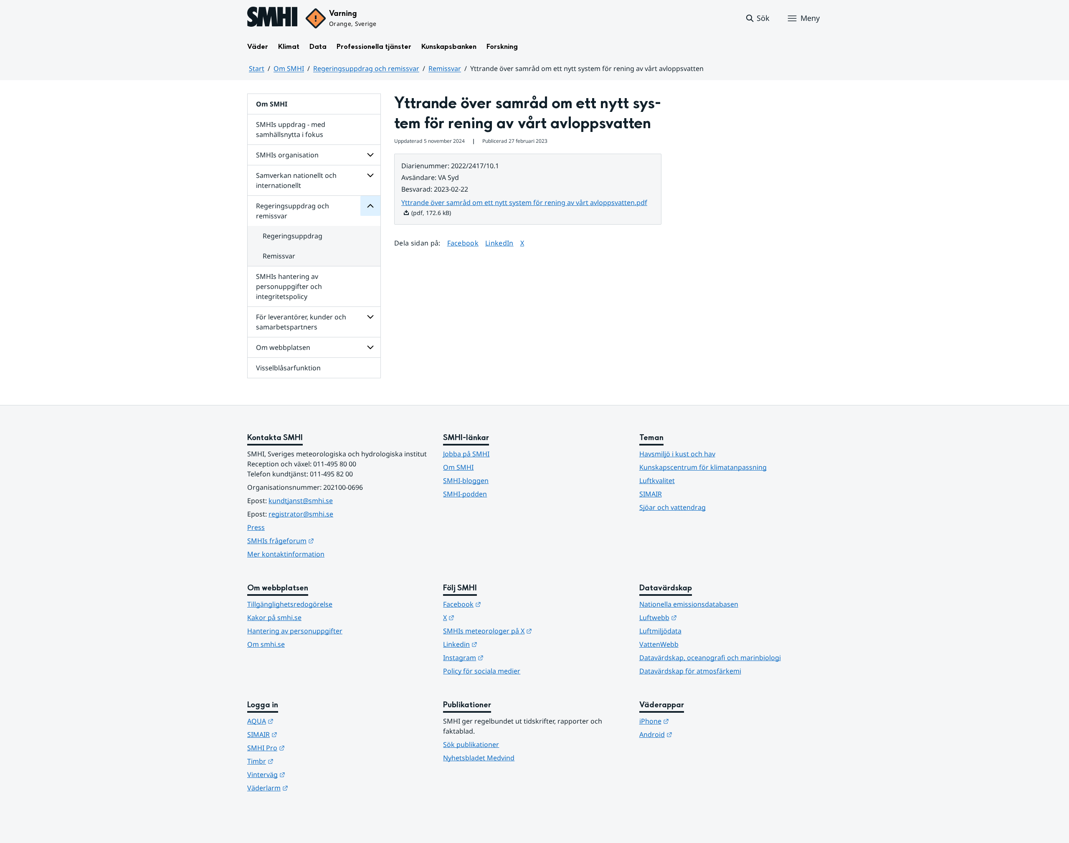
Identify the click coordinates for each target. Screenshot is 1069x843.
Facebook (463, 243)
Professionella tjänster (374, 46)
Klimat (288, 46)
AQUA (301, 721)
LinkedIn (499, 243)
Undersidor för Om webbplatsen (370, 347)
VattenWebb (659, 644)
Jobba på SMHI (466, 453)
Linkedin (501, 644)
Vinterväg (307, 774)
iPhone (695, 721)
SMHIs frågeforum (321, 540)
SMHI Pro (307, 747)
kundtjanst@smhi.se (301, 500)
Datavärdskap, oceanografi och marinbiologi (710, 657)
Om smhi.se (266, 644)
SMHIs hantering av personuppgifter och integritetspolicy (289, 286)
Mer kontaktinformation (285, 554)
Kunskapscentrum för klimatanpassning (703, 467)
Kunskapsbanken (448, 46)
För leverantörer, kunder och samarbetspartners (301, 322)
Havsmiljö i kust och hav (677, 453)
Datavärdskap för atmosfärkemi (690, 671)
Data (318, 46)
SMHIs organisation (287, 154)
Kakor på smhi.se (274, 617)
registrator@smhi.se (301, 514)
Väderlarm (308, 787)
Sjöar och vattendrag (672, 507)
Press (256, 527)
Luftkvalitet (657, 480)
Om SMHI (289, 68)
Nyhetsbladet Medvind (478, 757)
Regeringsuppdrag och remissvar (366, 68)
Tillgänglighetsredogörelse (289, 604)
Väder (257, 46)
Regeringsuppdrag (292, 235)
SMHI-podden (465, 494)
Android (696, 734)
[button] (757, 18)
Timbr (301, 761)
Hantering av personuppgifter (294, 630)
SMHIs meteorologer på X (528, 630)
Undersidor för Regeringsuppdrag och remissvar (370, 206)
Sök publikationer (471, 744)
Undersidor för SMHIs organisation (370, 155)
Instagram (504, 657)
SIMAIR (650, 494)
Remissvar (444, 68)
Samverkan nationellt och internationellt (296, 180)
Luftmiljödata (660, 630)
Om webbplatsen (283, 347)
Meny (810, 18)
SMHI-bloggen (466, 480)
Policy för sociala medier (481, 671)
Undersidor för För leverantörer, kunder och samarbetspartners (370, 317)
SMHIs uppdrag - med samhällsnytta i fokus (290, 129)
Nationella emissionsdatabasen (688, 604)
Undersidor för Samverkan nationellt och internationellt (370, 175)
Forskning (502, 46)
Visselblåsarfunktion (288, 367)
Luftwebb (699, 617)
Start (256, 68)
